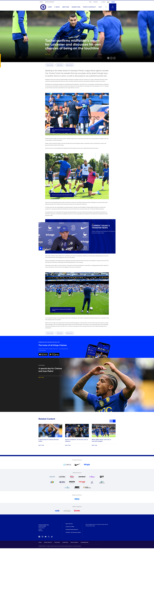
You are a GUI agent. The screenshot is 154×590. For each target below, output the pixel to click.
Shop (100, 7)
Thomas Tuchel (49, 65)
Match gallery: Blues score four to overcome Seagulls (101, 440)
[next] (114, 421)
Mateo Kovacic (69, 65)
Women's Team (76, 7)
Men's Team (65, 7)
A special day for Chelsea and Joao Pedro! (48, 440)
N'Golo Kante (60, 65)
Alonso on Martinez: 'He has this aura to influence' (76, 440)
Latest (50, 7)
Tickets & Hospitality (89, 7)
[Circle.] (104, 2)
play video (40, 222)
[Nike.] (108, 2)
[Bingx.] (113, 2)
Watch (58, 7)
